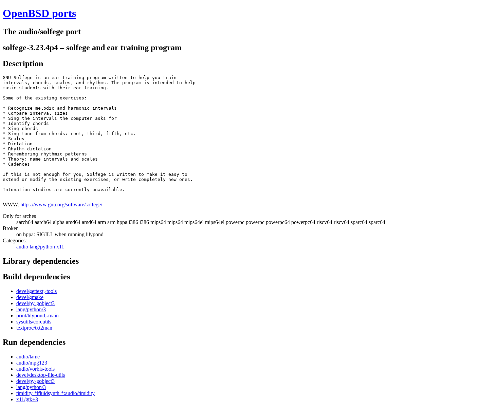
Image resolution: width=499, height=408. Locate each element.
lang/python (42, 246)
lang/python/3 (31, 309)
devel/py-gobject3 (35, 303)
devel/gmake (29, 297)
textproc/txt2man (34, 328)
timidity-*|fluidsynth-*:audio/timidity (55, 393)
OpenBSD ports (39, 13)
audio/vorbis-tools (35, 369)
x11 (60, 246)
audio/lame (28, 356)
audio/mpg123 (31, 363)
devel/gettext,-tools (36, 291)
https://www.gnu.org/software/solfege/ (61, 204)
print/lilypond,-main (37, 315)
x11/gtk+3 (27, 399)
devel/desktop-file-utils (40, 375)
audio (22, 246)
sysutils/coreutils (33, 321)
